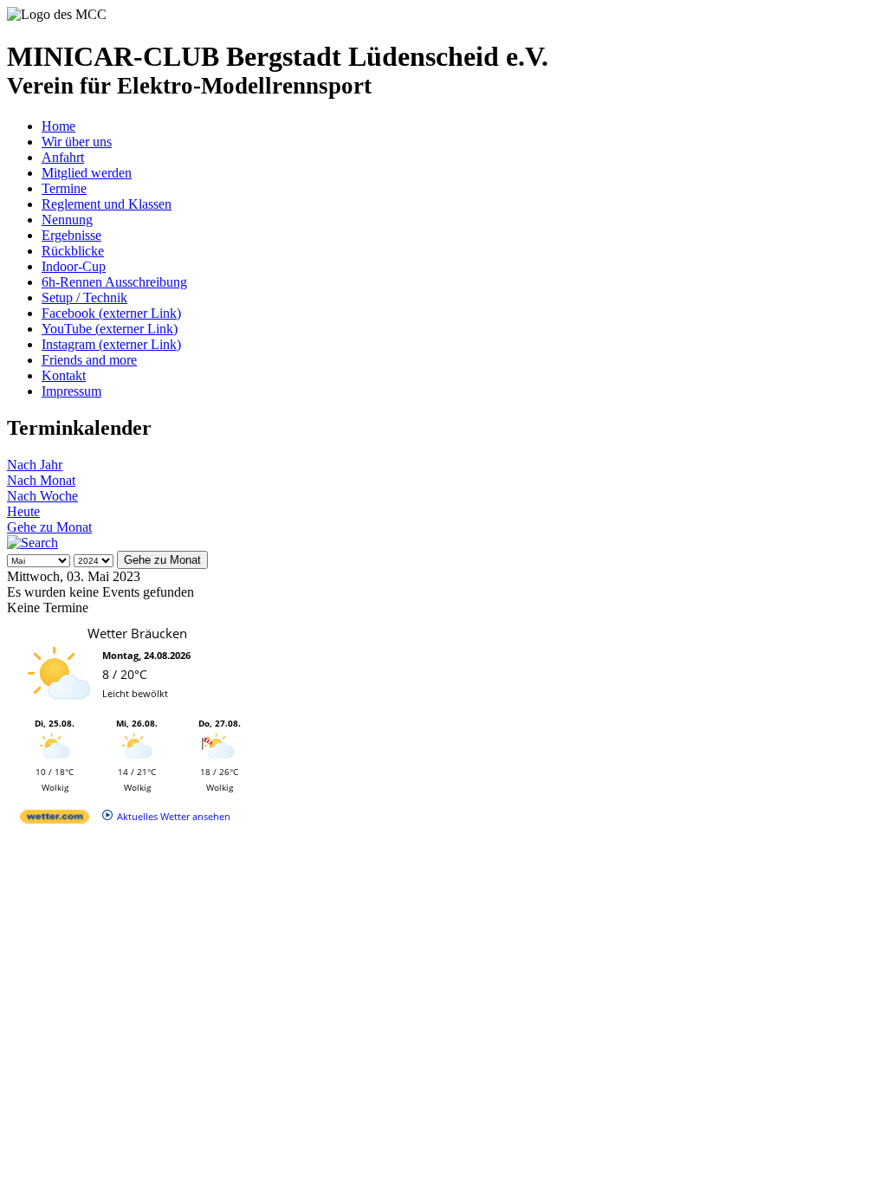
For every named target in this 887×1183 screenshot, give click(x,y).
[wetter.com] (54, 819)
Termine (64, 188)
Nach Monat (41, 480)
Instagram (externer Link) (111, 344)
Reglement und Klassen (107, 204)
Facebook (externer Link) (111, 313)
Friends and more (89, 359)
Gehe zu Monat (49, 527)
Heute (23, 511)
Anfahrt (63, 157)
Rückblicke (73, 250)
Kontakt (64, 375)
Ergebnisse (71, 235)
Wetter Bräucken (137, 633)
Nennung (67, 219)
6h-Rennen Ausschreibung (114, 282)
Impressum (71, 391)
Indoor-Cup (74, 266)
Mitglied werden (87, 172)
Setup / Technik (84, 297)
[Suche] (32, 542)
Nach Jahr (34, 464)
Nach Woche (42, 495)
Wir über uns (77, 141)
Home (58, 126)
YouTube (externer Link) (110, 328)
